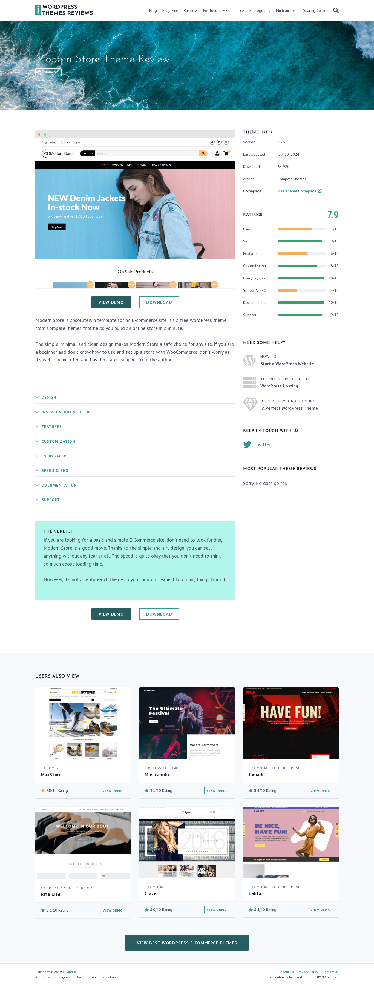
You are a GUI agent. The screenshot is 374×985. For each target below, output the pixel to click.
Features (52, 426)
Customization (58, 441)
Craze (151, 893)
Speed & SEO (55, 470)
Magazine (170, 10)
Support (51, 499)
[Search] (334, 10)
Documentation (59, 485)
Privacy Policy (308, 972)
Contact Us (331, 972)
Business (191, 10)
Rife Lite (51, 894)
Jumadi (256, 774)
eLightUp (69, 972)
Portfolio (210, 10)
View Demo (113, 791)
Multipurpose (287, 10)
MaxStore (51, 774)
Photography (260, 10)
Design (49, 397)
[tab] (135, 397)
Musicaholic (157, 774)
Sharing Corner (315, 10)
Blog (153, 10)
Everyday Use (56, 455)
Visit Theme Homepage (298, 191)
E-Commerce (233, 10)
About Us (287, 972)
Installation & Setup (66, 412)
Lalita (255, 893)
